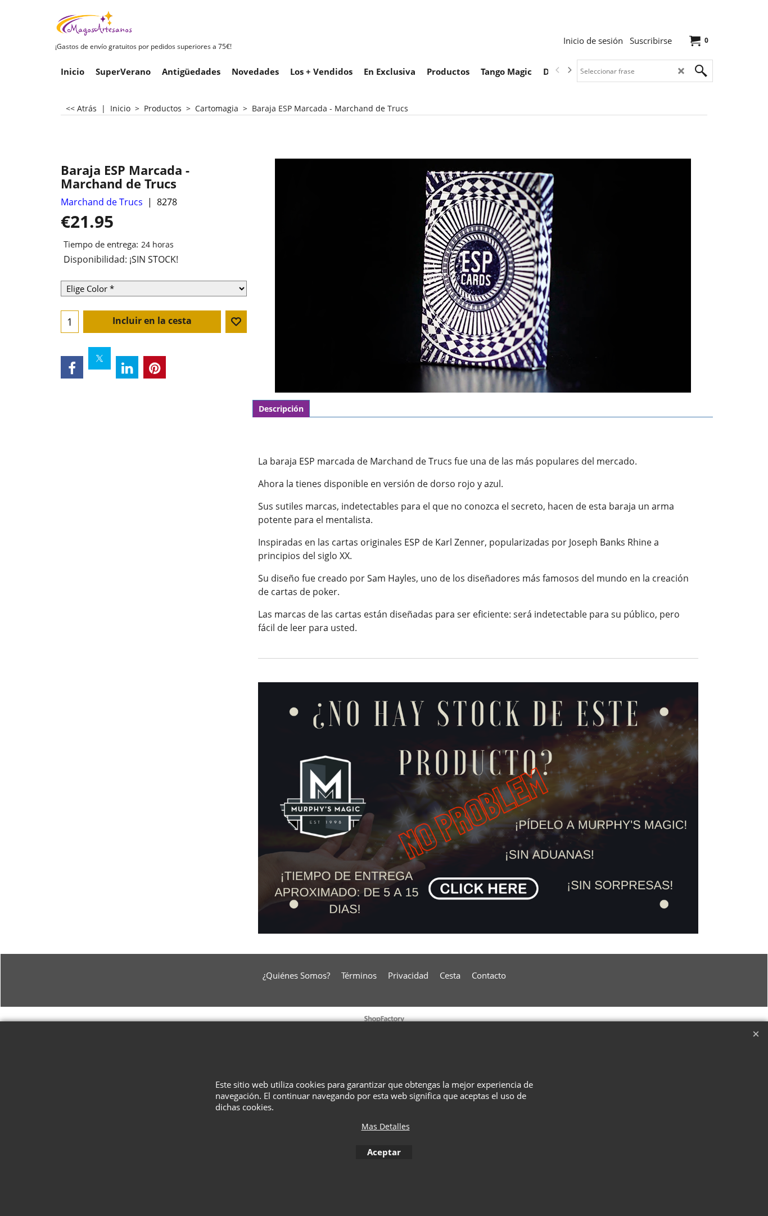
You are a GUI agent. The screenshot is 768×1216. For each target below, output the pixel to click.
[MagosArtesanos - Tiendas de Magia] (139, 23)
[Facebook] (72, 367)
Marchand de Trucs (102, 202)
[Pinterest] (154, 367)
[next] (569, 70)
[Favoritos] (236, 321)
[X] (99, 358)
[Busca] (701, 71)
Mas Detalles (386, 1126)
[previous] (558, 70)
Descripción (281, 408)
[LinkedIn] (127, 367)
